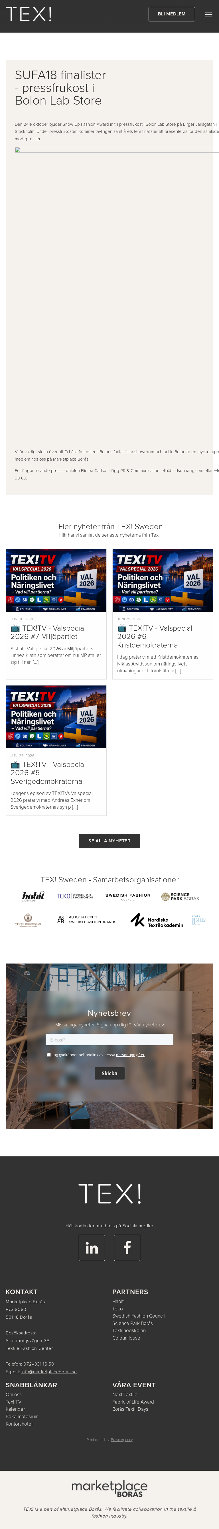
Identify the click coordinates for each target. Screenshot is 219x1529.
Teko (117, 1309)
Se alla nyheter (109, 841)
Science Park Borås (132, 1323)
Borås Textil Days (130, 1409)
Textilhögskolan (129, 1330)
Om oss (14, 1394)
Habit (118, 1301)
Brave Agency (122, 1440)
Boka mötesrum (22, 1416)
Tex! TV (13, 1402)
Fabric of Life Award (133, 1402)
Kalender (15, 1409)
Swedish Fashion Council (138, 1316)
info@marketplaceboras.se (49, 1372)
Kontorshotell (20, 1424)
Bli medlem (172, 14)
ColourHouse (126, 1338)
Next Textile (124, 1394)
